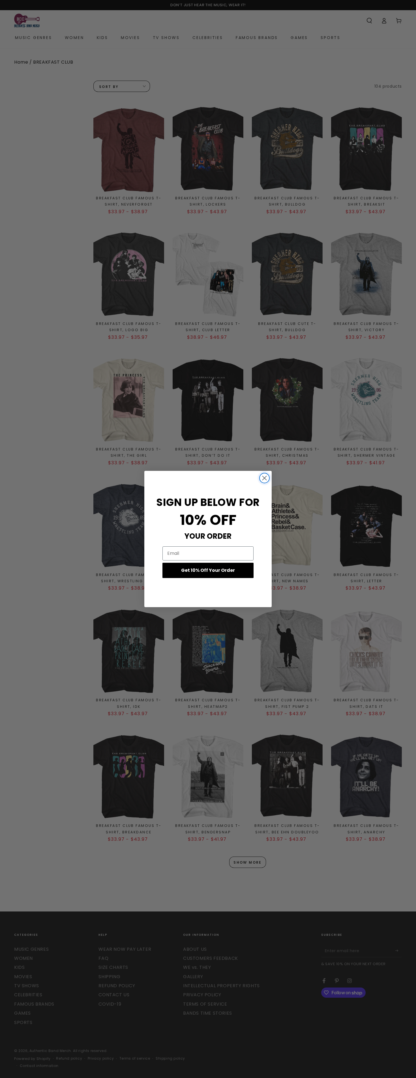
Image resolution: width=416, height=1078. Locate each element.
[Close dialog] (264, 478)
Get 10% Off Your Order (208, 570)
